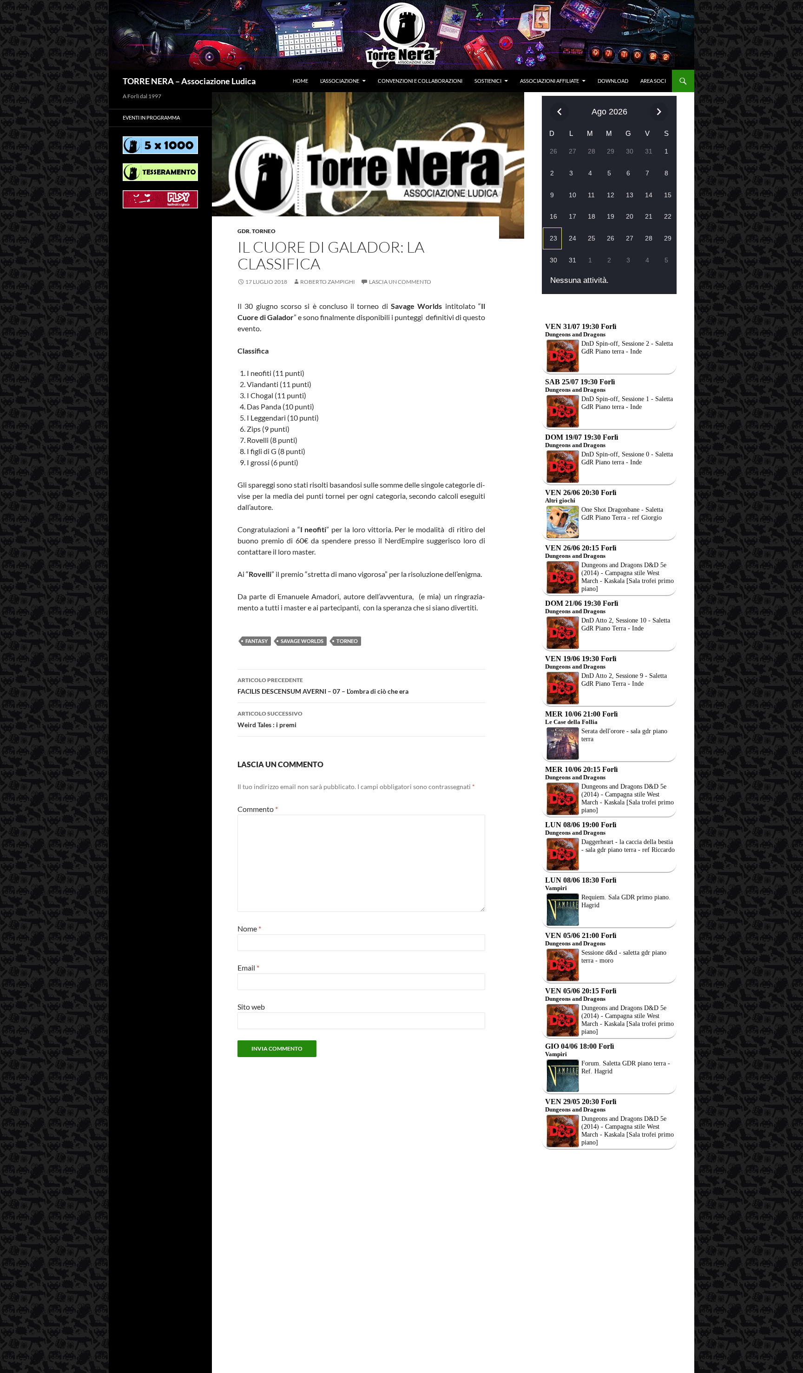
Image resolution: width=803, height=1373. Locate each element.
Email (248, 967)
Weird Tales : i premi (270, 719)
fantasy (256, 641)
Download (613, 81)
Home (300, 81)
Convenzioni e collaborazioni (420, 81)
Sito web (251, 1006)
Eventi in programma (151, 117)
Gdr (243, 231)
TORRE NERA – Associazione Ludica (189, 81)
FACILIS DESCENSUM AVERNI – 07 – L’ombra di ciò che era (322, 685)
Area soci (653, 81)
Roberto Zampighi (327, 281)
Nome (249, 928)
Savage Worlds (302, 641)
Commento (257, 808)
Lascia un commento (400, 281)
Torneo (264, 231)
